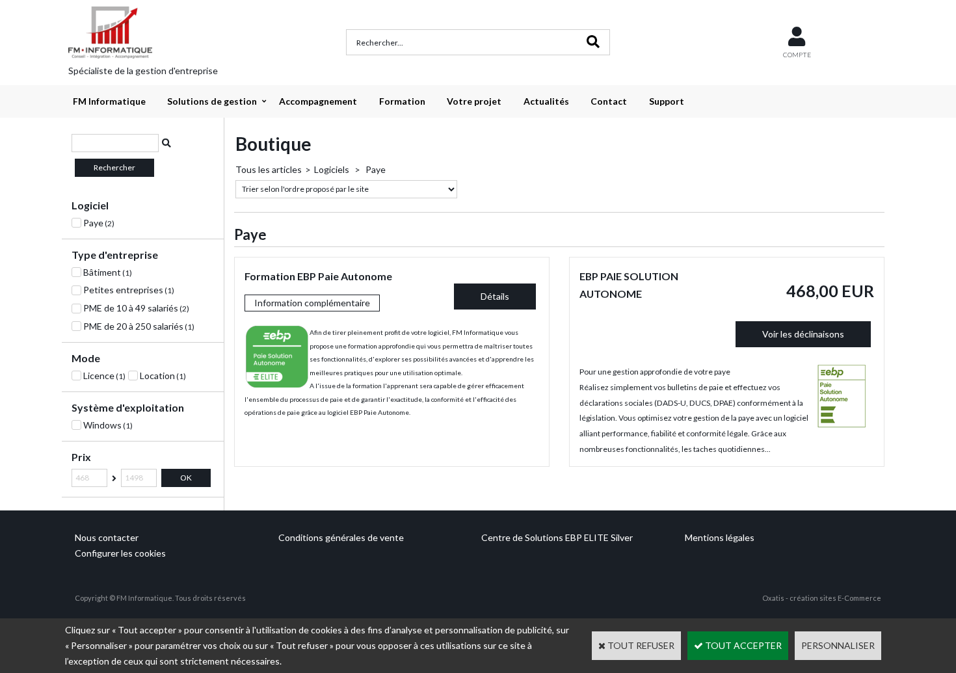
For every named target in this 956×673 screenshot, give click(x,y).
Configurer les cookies (120, 553)
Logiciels (332, 169)
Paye (375, 169)
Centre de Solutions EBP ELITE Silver (557, 537)
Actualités (546, 101)
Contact (609, 101)
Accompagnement (318, 101)
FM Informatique (109, 101)
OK (186, 477)
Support (666, 101)
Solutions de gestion (212, 101)
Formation (402, 101)
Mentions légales (719, 537)
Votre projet (474, 101)
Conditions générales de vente (341, 537)
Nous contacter (107, 537)
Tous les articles (268, 169)
